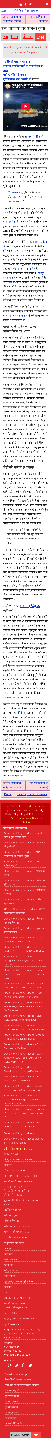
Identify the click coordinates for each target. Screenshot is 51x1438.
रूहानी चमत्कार (10, 1312)
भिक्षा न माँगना (9, 1275)
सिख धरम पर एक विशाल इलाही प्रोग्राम (22, 1385)
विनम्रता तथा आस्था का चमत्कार (18, 1159)
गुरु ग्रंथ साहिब (11, 1401)
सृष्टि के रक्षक (9, 79)
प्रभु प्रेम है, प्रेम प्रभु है (14, 1243)
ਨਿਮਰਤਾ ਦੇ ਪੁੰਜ (11, 1153)
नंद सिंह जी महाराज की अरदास (17, 62)
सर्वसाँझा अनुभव (11, 1215)
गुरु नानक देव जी (12, 1396)
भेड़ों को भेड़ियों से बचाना (14, 75)
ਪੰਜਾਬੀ (28, 37)
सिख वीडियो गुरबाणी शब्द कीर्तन (18, 1379)
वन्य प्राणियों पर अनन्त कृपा (19, 1231)
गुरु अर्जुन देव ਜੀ (12, 1412)
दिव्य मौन (8, 1286)
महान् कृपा (8, 1254)
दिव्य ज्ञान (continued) (14, 1170)
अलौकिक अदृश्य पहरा (13, 1209)
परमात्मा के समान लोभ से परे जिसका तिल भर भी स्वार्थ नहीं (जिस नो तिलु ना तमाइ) (16, 1190)
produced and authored (21, 810)
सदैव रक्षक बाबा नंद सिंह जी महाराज (19, 1226)
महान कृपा (8, 1248)
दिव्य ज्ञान (8, 1164)
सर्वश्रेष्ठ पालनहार (12, 1270)
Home (4, 11)
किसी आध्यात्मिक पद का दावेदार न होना (20, 1175)
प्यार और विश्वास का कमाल (15, 1237)
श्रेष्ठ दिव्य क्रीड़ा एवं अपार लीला (18, 1297)
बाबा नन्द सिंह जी (12, 1390)
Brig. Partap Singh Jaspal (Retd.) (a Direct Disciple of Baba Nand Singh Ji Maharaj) (22, 1333)
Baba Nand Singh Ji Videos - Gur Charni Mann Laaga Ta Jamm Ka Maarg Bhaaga (22, 1099)
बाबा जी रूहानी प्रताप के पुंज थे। (18, 1181)
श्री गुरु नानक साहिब (25, 269)
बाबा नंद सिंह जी (23, 79)
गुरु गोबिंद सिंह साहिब (13, 1423)
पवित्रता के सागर (11, 1220)
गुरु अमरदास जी (11, 1407)
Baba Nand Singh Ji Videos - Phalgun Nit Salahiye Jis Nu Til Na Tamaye (23, 960)
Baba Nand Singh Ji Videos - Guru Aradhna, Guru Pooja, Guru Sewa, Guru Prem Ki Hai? (23, 1057)
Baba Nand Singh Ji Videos (19, 1133)
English (10, 37)
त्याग (6, 1292)
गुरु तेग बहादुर (10, 1417)
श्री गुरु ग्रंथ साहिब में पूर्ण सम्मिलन (18, 1281)
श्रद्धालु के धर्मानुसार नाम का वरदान (19, 1318)
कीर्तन (20, 713)
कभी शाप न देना (10, 1259)
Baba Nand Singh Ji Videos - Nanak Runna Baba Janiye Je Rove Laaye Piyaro (24, 1112)
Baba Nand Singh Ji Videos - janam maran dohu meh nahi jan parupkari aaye (24, 973)
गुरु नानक (15, 193)
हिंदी (40, 37)
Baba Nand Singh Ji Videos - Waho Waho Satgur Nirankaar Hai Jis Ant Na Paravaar (23, 1006)
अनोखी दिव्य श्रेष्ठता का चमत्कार (26, 11)
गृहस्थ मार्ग (8, 1264)
